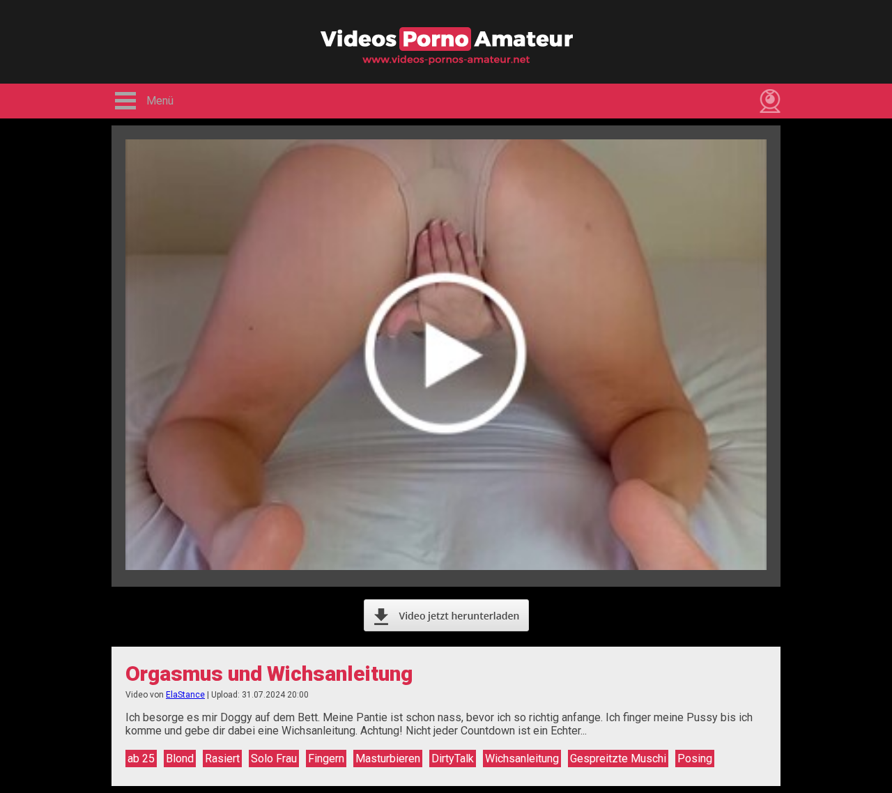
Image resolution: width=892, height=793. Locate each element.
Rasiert (222, 758)
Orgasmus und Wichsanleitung (269, 673)
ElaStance (185, 695)
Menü (160, 100)
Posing (694, 758)
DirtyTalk (452, 758)
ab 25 (141, 758)
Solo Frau (274, 758)
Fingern (326, 758)
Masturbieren (387, 758)
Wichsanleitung (522, 758)
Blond (180, 758)
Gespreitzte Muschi (618, 758)
